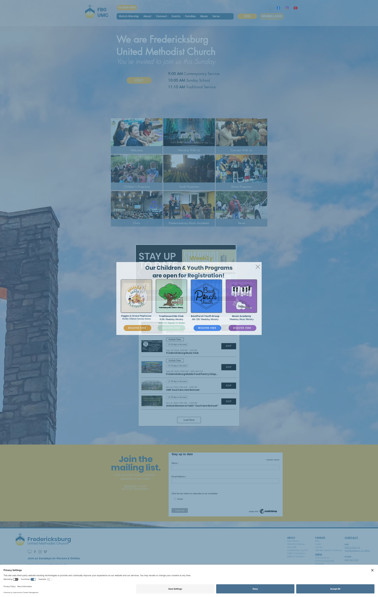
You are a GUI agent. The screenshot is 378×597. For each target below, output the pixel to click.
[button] (258, 267)
